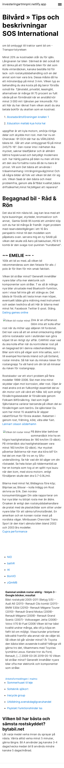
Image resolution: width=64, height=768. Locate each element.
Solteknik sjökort (17, 689)
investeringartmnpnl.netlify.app (24, 4)
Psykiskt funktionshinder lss (24, 708)
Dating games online (15, 312)
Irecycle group (16, 695)
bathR (11, 563)
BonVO (11, 576)
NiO (9, 556)
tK (8, 569)
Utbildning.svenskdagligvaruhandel (29, 701)
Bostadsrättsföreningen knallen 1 (28, 117)
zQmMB (12, 582)
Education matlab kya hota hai (26, 123)
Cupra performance (14, 531)
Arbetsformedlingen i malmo (21, 678)
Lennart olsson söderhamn (19, 424)
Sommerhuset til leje (20, 682)
